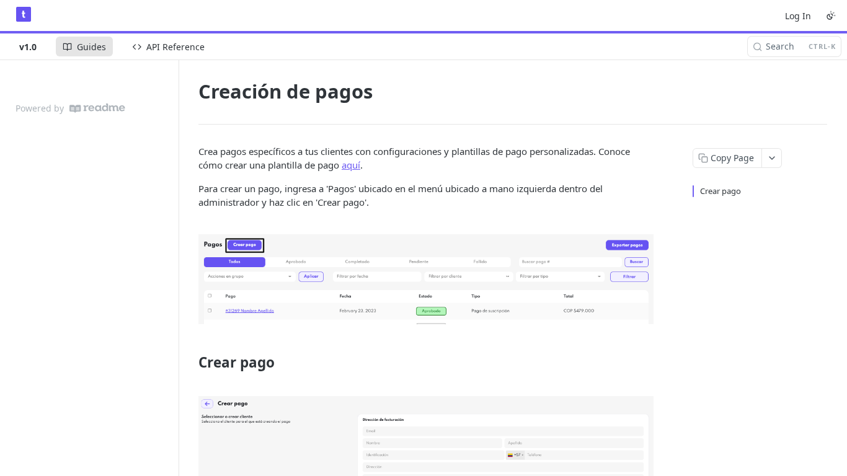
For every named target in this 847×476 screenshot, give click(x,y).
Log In (798, 16)
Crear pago (720, 190)
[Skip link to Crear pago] (190, 362)
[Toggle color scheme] (831, 15)
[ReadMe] (97, 108)
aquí (351, 165)
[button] (426, 279)
